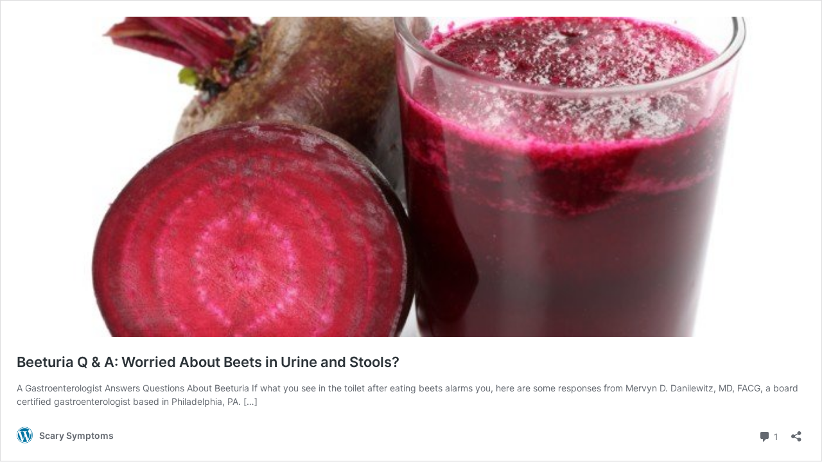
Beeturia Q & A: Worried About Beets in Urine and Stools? (208, 362)
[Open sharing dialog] (796, 432)
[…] (250, 401)
